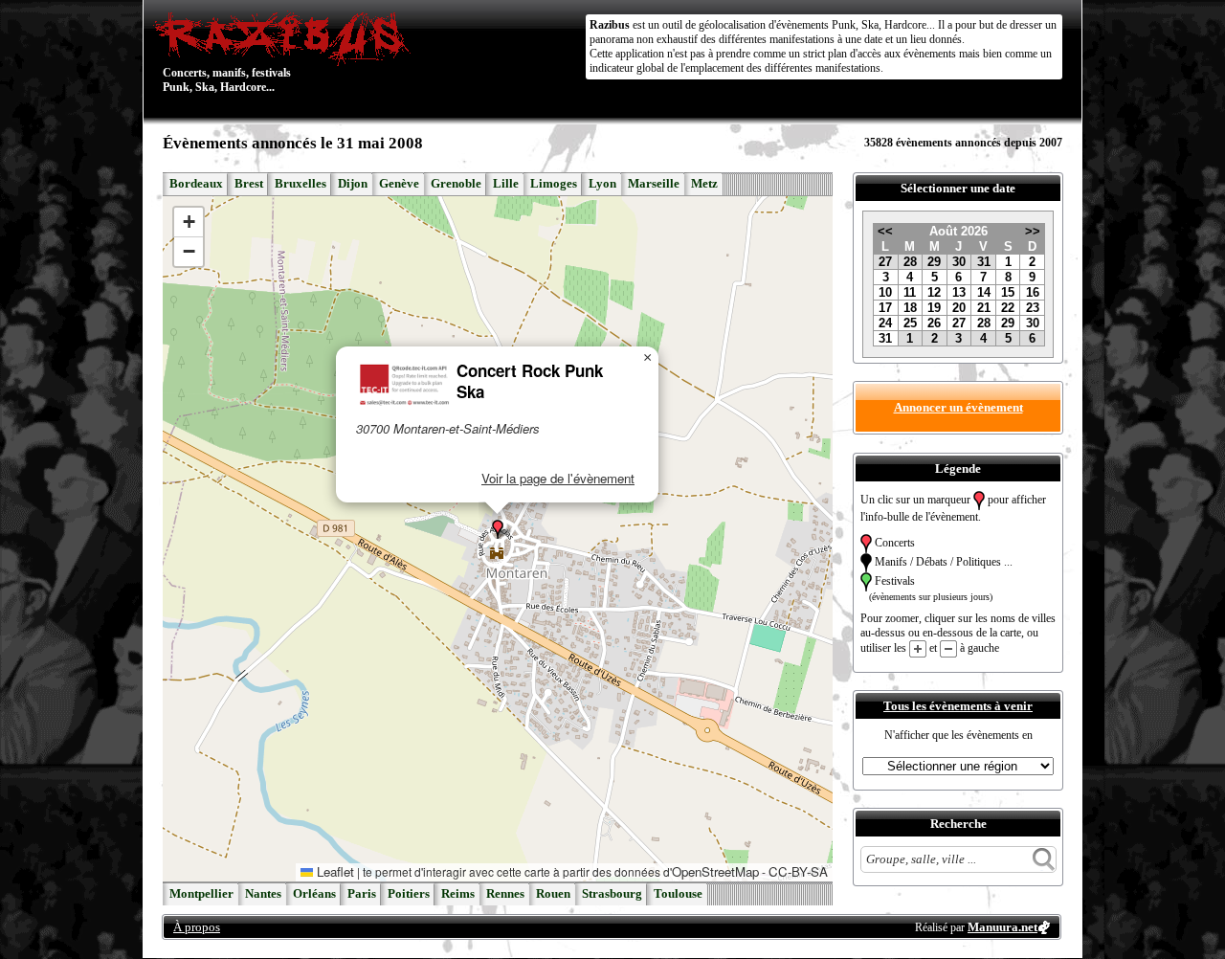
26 (934, 323)
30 (959, 262)
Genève (399, 183)
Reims (458, 894)
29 (934, 262)
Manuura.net (1002, 927)
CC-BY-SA (798, 871)
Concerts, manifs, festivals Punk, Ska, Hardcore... (227, 52)
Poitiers (409, 894)
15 (1007, 292)
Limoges (553, 183)
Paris (361, 894)
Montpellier (201, 894)
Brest (248, 183)
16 (1032, 292)
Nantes (263, 894)
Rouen (553, 894)
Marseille (653, 183)
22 (1007, 308)
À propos (196, 927)
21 (984, 308)
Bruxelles (300, 183)
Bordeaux (196, 183)
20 (959, 308)
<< (885, 231)
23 (1032, 308)
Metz (704, 183)
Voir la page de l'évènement (558, 478)
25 (910, 323)
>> (1032, 231)
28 (910, 262)
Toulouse (678, 894)
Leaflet (333, 871)
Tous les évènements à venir (958, 706)
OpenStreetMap (715, 871)
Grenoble (456, 183)
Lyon (602, 183)
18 (910, 308)
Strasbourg (612, 894)
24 (885, 323)
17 (885, 308)
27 (885, 262)
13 (959, 292)
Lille (506, 183)
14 (984, 292)
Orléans (314, 894)
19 (934, 308)
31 (984, 262)
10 (885, 292)
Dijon (353, 183)
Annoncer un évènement (958, 407)
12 (934, 292)
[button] (497, 529)
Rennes (505, 894)
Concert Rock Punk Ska (530, 381)
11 (909, 292)
